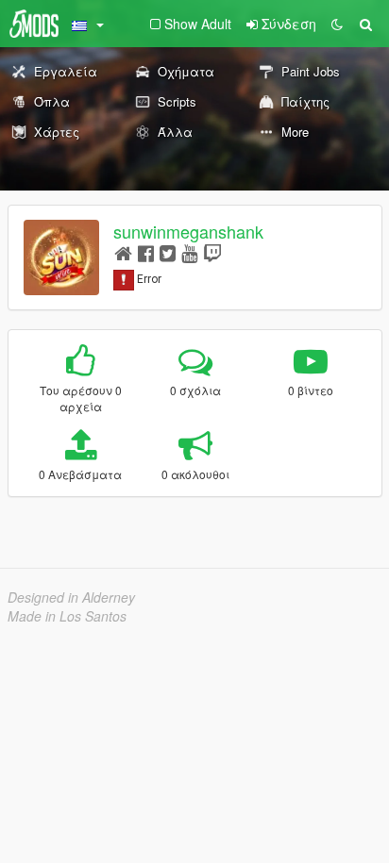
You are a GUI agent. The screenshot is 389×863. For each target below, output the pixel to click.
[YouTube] (189, 252)
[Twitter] (168, 252)
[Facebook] (146, 252)
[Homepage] (123, 252)
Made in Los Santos (67, 615)
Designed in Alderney (71, 597)
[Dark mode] (337, 23)
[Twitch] (212, 252)
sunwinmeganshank (188, 231)
